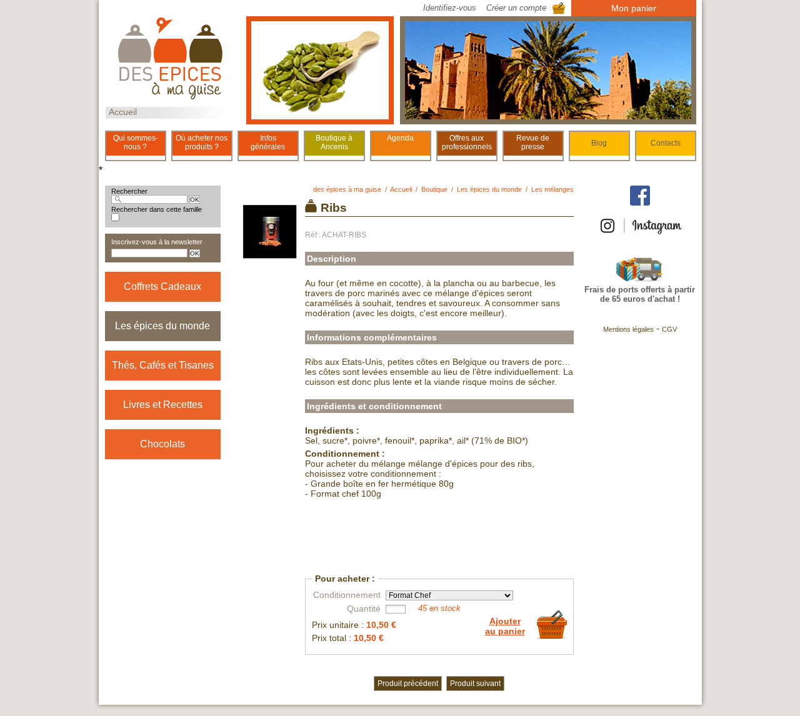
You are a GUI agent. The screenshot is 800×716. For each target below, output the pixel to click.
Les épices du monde (162, 326)
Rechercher (129, 191)
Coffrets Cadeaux (162, 286)
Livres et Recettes (162, 404)
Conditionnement (347, 595)
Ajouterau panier (505, 626)
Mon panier (633, 8)
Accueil (123, 112)
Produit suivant (475, 683)
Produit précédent (408, 683)
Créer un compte (516, 7)
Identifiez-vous (449, 7)
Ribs (334, 207)
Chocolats (162, 444)
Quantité (364, 609)
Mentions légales (628, 329)
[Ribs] (270, 257)
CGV (669, 329)
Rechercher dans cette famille (156, 209)
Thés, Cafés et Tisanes (163, 365)
